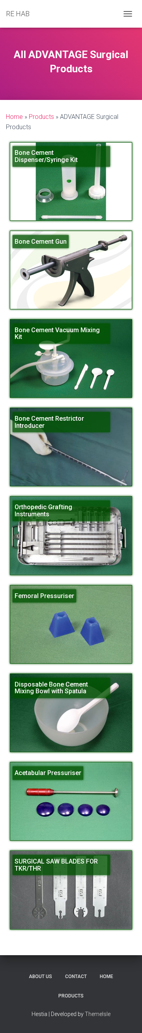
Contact (76, 976)
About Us (40, 976)
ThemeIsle (97, 1014)
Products (71, 996)
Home (106, 976)
